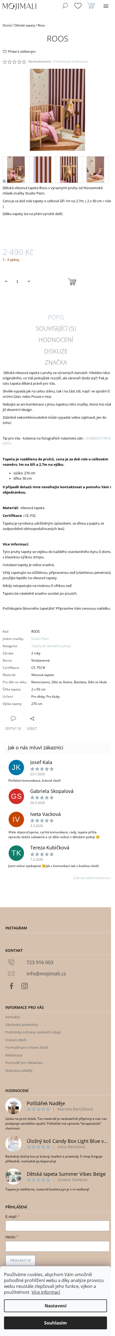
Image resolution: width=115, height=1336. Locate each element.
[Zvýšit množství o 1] (6, 281)
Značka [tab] (56, 362)
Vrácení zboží (15, 1039)
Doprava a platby (19, 1070)
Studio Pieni (40, 638)
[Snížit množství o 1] (28, 281)
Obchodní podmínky (21, 1024)
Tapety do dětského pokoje (51, 646)
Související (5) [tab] (56, 328)
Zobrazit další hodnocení (91, 878)
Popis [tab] (56, 317)
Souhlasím (55, 1323)
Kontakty (12, 1016)
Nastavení (56, 1306)
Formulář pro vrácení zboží (26, 1047)
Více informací (46, 1292)
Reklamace (13, 1055)
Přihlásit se (20, 1260)
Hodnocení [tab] (56, 339)
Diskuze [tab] (56, 351)
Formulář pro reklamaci (24, 1062)
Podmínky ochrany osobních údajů (33, 1032)
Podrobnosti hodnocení (70, 61)
